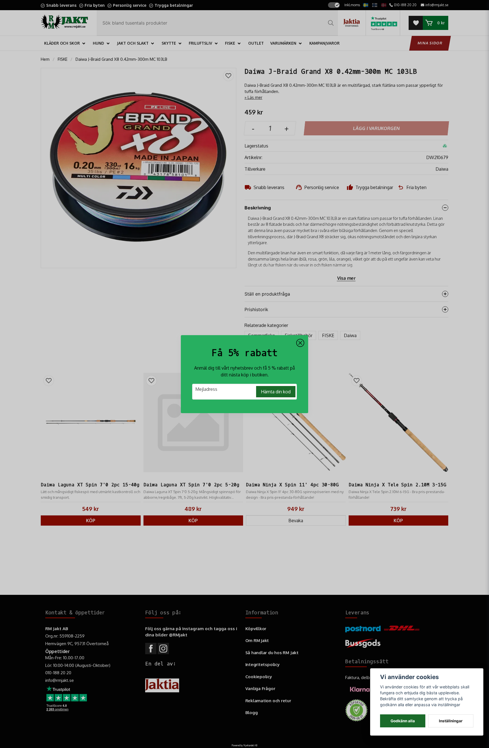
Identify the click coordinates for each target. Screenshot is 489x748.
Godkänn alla (403, 721)
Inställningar (451, 721)
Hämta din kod (276, 391)
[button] (300, 343)
